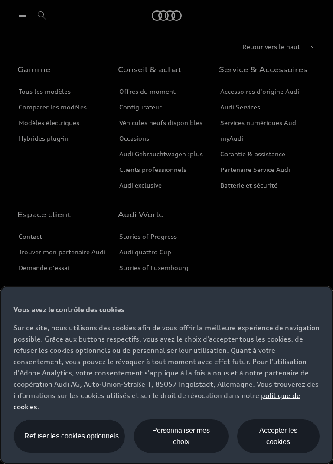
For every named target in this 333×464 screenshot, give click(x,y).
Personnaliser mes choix (181, 436)
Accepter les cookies (278, 436)
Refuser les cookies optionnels (71, 436)
